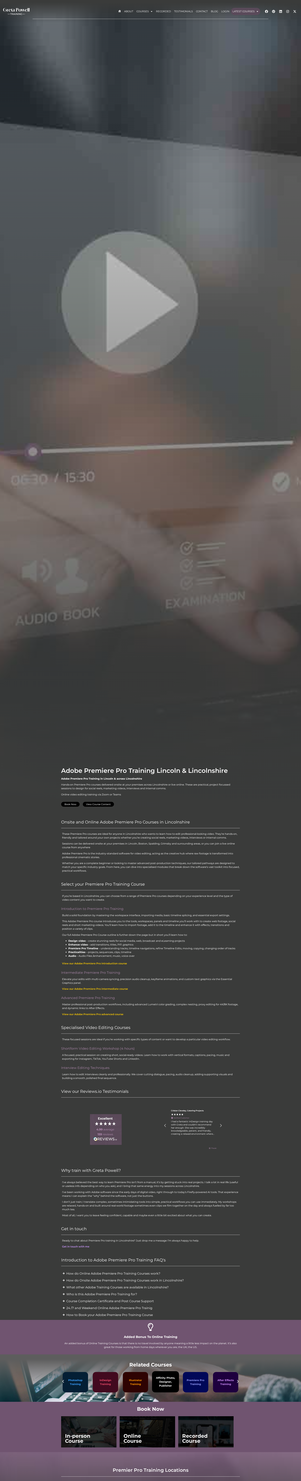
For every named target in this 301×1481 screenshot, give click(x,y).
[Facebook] (266, 11)
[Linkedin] (280, 11)
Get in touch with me (75, 1246)
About (128, 11)
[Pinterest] (273, 11)
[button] (165, 1125)
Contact (202, 11)
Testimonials (183, 11)
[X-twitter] (295, 11)
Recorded (163, 11)
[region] (192, 1125)
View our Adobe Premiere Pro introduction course (94, 963)
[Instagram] (288, 11)
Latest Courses (243, 11)
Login (225, 11)
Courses (142, 11)
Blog (214, 11)
